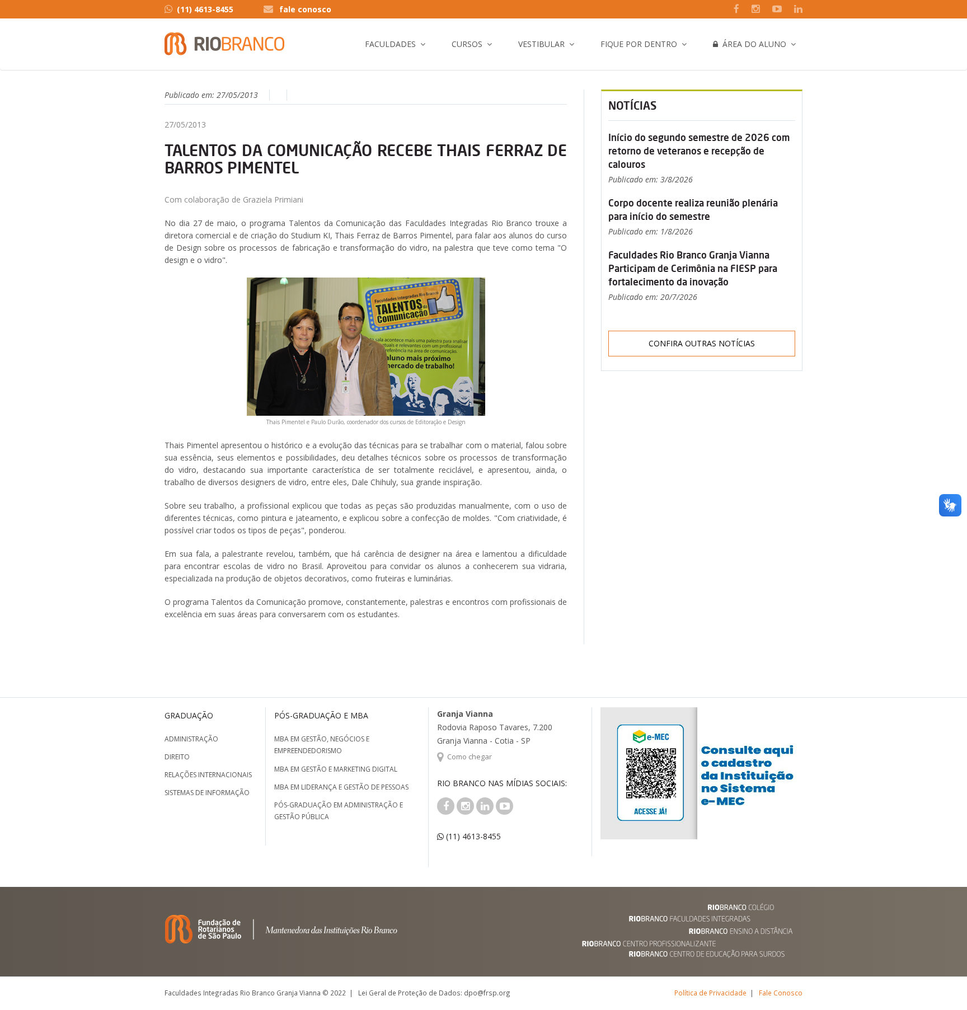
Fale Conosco (780, 992)
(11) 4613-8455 (205, 9)
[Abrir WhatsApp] (939, 982)
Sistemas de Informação (207, 792)
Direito (177, 757)
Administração (191, 739)
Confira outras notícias (702, 343)
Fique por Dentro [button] (638, 44)
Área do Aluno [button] (752, 44)
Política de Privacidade (710, 992)
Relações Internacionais (208, 774)
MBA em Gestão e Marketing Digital (335, 769)
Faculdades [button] (390, 44)
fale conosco (305, 9)
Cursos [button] (467, 44)
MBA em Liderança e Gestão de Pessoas (341, 787)
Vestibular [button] (541, 44)
